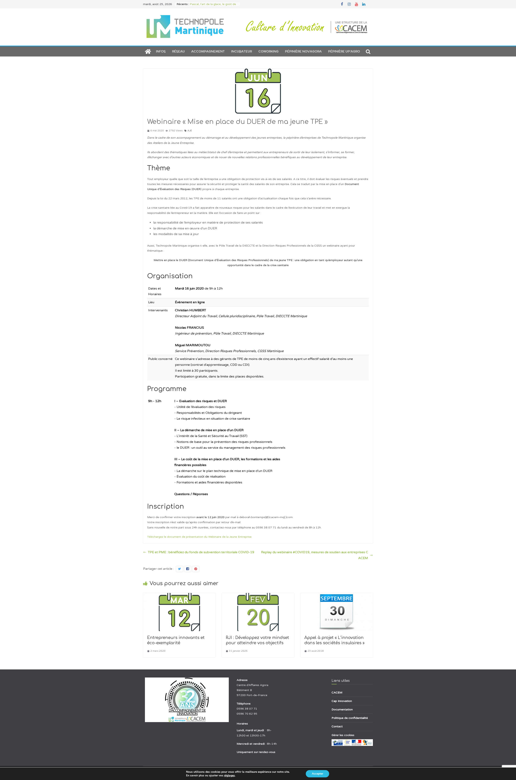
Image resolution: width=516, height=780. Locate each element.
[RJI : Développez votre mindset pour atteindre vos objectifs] (258, 596)
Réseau (178, 51)
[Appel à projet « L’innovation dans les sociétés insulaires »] (336, 596)
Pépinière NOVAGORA (303, 51)
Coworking (268, 51)
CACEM (337, 692)
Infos (161, 51)
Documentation (342, 709)
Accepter (317, 774)
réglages (229, 775)
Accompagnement (208, 51)
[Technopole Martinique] (148, 51)
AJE (189, 130)
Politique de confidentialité (350, 718)
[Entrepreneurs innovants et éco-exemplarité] (179, 596)
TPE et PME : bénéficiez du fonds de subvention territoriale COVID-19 (201, 552)
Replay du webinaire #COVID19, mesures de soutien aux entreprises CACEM (314, 555)
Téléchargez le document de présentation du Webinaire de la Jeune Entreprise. (199, 536)
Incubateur (241, 51)
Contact (337, 726)
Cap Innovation (342, 701)
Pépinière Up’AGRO (344, 51)
